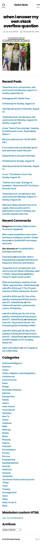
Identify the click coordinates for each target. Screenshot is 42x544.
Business (6, 366)
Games (5, 403)
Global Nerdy (21, 5)
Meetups (6, 430)
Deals (5, 383)
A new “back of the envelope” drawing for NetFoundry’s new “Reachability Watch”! (20, 131)
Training (6, 489)
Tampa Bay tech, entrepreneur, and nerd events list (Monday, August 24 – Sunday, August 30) (20, 120)
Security (6, 466)
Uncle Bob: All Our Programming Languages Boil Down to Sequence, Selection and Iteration (20, 260)
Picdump (6, 439)
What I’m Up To (9, 502)
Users (5, 496)
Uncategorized (9, 492)
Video (5, 499)
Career (5, 370)
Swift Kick (7, 469)
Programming (8, 459)
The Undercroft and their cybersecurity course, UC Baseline (18, 305)
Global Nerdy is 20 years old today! (18, 156)
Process (6, 456)
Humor (5, 420)
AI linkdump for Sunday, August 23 (18, 103)
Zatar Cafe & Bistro (11, 348)
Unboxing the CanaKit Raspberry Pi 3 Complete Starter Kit (21, 340)
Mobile (5, 433)
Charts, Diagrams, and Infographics (18, 373)
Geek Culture (8, 406)
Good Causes (8, 410)
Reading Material (10, 463)
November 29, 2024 (31, 32)
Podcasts (6, 446)
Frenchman (7, 257)
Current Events (9, 380)
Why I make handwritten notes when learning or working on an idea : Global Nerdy (20, 237)
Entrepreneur (8, 396)
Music (5, 436)
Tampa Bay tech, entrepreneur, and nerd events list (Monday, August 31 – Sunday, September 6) (20, 90)
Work (4, 506)
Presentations (9, 449)
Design (5, 386)
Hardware (6, 413)
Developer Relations (12, 390)
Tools (5, 486)
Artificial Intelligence (12, 363)
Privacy (6, 453)
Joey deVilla (13, 32)
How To (5, 416)
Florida (5, 400)
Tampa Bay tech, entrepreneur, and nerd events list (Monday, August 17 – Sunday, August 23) (19, 197)
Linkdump (7, 423)
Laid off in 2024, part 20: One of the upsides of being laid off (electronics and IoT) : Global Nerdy (19, 299)
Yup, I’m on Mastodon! (12, 518)
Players (5, 443)
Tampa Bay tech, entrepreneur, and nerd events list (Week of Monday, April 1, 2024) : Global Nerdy (20, 271)
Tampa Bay (7, 476)
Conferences (8, 376)
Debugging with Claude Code (16, 98)
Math (4, 426)
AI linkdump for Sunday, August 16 (18, 161)
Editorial (6, 393)
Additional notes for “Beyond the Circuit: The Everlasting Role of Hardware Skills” (19, 322)
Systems (6, 473)
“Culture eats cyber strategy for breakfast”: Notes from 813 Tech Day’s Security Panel (20, 185)
